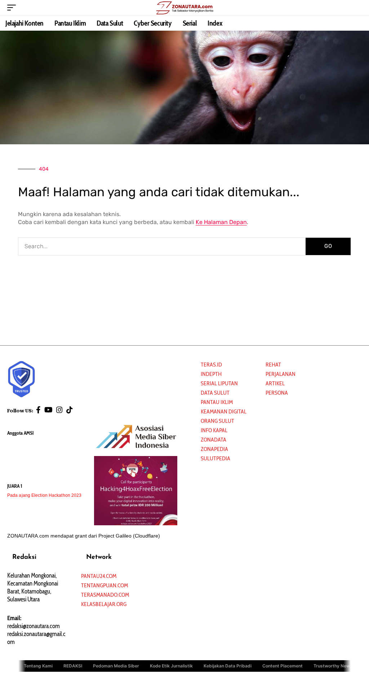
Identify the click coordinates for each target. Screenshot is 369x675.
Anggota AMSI (20, 433)
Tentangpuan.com (104, 585)
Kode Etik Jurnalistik (171, 665)
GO (328, 246)
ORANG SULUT (217, 420)
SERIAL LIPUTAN (219, 383)
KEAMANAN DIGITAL (223, 411)
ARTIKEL (275, 383)
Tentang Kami (38, 665)
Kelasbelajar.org (103, 604)
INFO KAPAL (214, 430)
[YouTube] (48, 410)
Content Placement (282, 665)
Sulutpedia (215, 458)
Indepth (211, 374)
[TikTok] (70, 410)
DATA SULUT (215, 392)
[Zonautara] (184, 7)
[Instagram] (59, 410)
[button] (13, 7)
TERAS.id (211, 364)
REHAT (273, 364)
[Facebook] (38, 410)
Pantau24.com (98, 576)
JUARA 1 (14, 486)
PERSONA (277, 392)
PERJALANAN (280, 374)
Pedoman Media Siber (116, 665)
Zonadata (213, 439)
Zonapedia (214, 449)
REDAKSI (72, 665)
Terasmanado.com (105, 594)
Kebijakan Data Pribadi (228, 665)
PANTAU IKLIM (217, 402)
